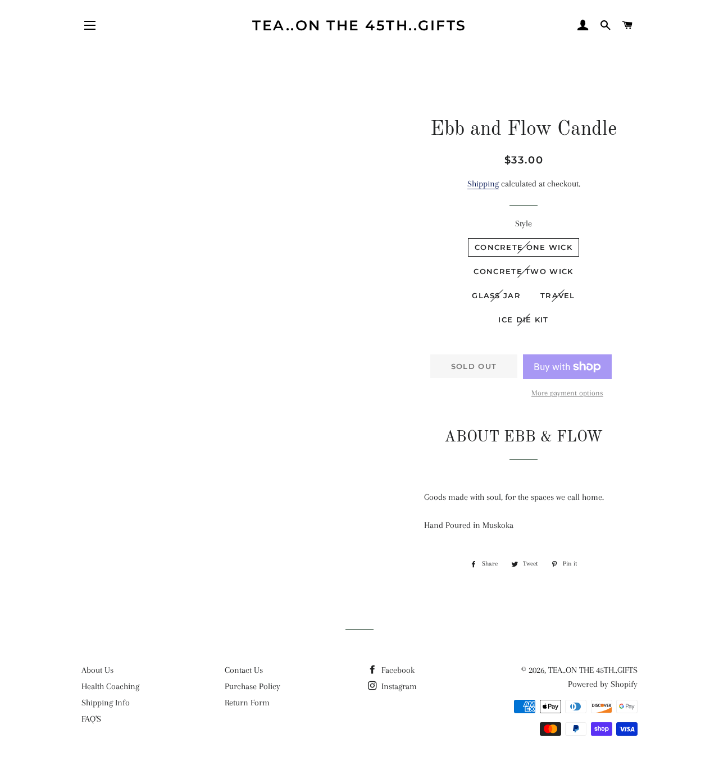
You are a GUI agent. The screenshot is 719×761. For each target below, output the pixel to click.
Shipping (483, 184)
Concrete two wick (523, 271)
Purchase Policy (252, 686)
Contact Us (244, 670)
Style (523, 223)
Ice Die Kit (523, 319)
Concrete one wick (523, 247)
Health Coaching (110, 686)
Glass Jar (496, 295)
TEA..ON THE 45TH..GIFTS (359, 25)
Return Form (247, 703)
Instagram (398, 686)
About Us (97, 670)
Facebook (397, 670)
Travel (557, 295)
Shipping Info (105, 703)
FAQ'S (91, 719)
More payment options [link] (567, 393)
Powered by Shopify (603, 684)
